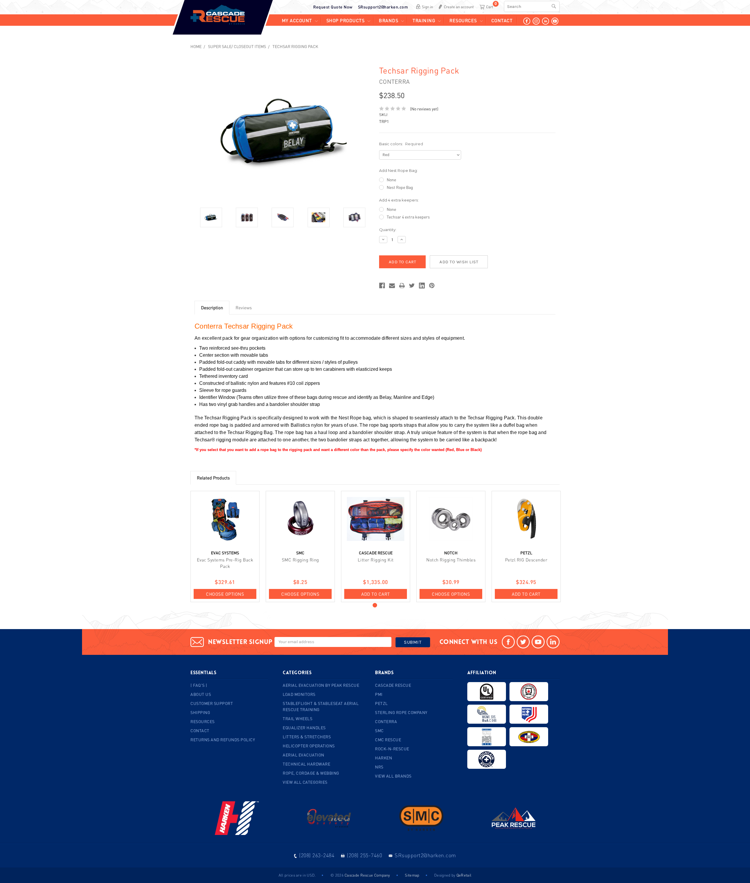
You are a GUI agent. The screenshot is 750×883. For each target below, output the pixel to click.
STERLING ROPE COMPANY (401, 712)
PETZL (381, 703)
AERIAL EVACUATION (303, 754)
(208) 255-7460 (364, 855)
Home (196, 46)
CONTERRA (386, 721)
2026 (339, 875)
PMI (379, 694)
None (391, 179)
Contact (502, 20)
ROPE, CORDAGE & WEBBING (311, 773)
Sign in (427, 6)
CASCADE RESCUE (393, 685)
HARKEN (383, 757)
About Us (200, 694)
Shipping (200, 712)
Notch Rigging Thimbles (450, 559)
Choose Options (225, 594)
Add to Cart (375, 594)
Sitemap (412, 875)
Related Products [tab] (213, 477)
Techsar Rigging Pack (295, 46)
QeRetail (463, 875)
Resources (463, 20)
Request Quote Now (332, 6)
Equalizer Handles (304, 727)
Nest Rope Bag (400, 187)
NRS (379, 766)
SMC (379, 730)
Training (423, 20)
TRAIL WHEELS (297, 718)
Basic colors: (401, 143)
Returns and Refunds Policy (222, 739)
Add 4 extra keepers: (399, 200)
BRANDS (388, 20)
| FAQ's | (198, 685)
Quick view (225, 519)
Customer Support (211, 703)
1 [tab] (375, 605)
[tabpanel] (225, 546)
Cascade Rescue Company (367, 875)
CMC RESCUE (388, 739)
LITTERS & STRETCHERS (307, 736)
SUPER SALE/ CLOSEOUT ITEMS (237, 46)
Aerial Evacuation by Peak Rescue (321, 685)
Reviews (244, 307)
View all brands (393, 775)
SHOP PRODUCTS (345, 20)
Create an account (459, 6)
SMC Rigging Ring (300, 559)
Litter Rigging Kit (376, 559)
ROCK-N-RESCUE (392, 748)
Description (212, 307)
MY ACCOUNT (297, 20)
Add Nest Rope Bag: (398, 170)
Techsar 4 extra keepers (408, 216)
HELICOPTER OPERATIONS (309, 745)
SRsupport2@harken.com (383, 6)
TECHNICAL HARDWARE (306, 763)
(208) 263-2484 (316, 855)
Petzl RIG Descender (526, 559)
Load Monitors (299, 694)
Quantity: (387, 229)
